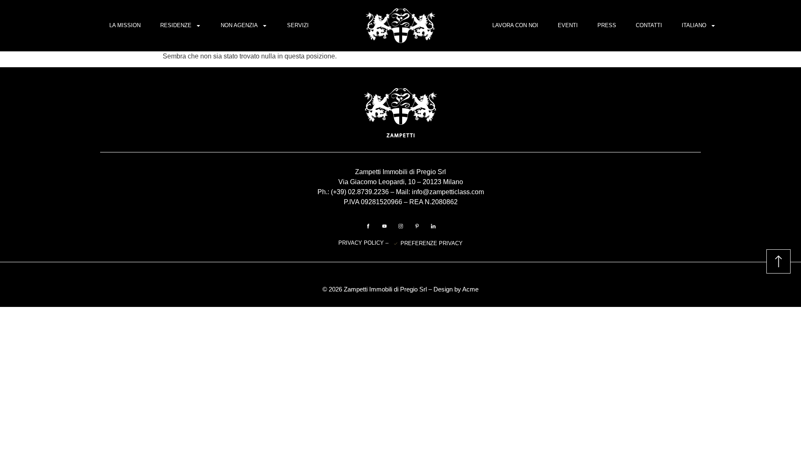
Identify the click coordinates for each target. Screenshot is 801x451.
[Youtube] (384, 226)
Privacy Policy (361, 243)
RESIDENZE (175, 25)
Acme (470, 289)
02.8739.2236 (368, 191)
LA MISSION (125, 25)
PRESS (606, 25)
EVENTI (568, 25)
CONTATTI (649, 25)
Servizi (298, 25)
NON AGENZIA (239, 25)
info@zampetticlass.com (448, 191)
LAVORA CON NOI (515, 25)
